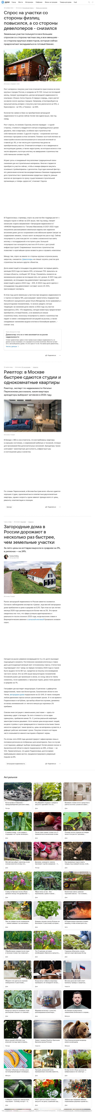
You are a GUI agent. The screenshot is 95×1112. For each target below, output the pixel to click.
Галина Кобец (14, 556)
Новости (35, 367)
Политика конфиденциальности (83, 1110)
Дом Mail (23, 522)
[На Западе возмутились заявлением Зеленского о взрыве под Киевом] (77, 1004)
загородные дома (17, 695)
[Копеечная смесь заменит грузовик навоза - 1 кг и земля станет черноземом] (77, 885)
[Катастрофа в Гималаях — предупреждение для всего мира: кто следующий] (18, 796)
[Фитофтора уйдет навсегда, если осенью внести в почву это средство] (18, 856)
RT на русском (26, 367)
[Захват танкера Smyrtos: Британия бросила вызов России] (47, 1034)
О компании (9, 1110)
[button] (32, 65)
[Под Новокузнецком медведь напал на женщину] (77, 1034)
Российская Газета (27, 8)
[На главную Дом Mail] (6, 2)
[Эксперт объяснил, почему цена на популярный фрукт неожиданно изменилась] (18, 1063)
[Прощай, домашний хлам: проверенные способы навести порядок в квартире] (47, 1063)
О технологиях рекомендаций (65, 1110)
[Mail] (2, 2)
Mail (3, 1110)
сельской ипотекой (36, 619)
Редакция (31, 1110)
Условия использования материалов (45, 1110)
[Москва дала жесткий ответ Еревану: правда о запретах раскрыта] (77, 974)
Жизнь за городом (41, 8)
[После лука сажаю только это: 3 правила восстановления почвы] (47, 826)
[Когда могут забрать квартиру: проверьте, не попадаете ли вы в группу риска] (47, 974)
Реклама (15, 1110)
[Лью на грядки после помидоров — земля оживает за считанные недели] (18, 915)
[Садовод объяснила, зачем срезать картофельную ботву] (77, 945)
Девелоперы (27, 259)
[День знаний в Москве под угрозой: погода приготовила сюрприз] (18, 1034)
